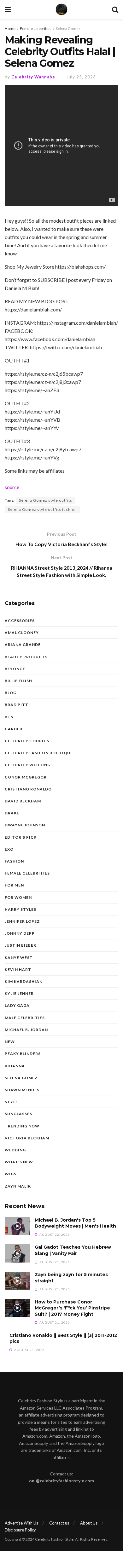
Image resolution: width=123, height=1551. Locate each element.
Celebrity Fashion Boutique (39, 752)
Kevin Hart (18, 969)
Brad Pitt (16, 704)
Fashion (14, 861)
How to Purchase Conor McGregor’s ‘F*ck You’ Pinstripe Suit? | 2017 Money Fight (72, 1308)
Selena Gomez (68, 28)
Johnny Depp (20, 933)
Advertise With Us (21, 1522)
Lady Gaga (17, 1005)
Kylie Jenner (19, 993)
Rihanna (15, 1065)
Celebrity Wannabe (33, 76)
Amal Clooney (22, 632)
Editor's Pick (21, 837)
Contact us (59, 1522)
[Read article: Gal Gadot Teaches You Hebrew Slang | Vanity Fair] (17, 1253)
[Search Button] (115, 9)
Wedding (15, 1150)
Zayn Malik (18, 1186)
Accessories (20, 620)
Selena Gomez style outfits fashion (42, 509)
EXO (9, 849)
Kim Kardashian (24, 981)
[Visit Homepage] (61, 9)
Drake (12, 813)
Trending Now (22, 1126)
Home (10, 28)
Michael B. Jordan (26, 1029)
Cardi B (13, 729)
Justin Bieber (20, 945)
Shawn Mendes (22, 1089)
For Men (14, 885)
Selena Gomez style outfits (45, 500)
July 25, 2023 (81, 76)
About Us (88, 1522)
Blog (10, 692)
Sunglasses (18, 1113)
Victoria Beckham (27, 1138)
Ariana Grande (23, 644)
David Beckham (23, 801)
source (12, 487)
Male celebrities (25, 1017)
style (11, 1101)
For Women (18, 897)
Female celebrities (35, 28)
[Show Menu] (8, 9)
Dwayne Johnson (25, 825)
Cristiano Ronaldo (28, 789)
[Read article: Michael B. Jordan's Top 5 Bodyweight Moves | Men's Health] (17, 1226)
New (10, 1041)
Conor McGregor (26, 777)
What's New (19, 1162)
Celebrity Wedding (27, 764)
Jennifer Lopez (22, 921)
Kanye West (19, 957)
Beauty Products (26, 656)
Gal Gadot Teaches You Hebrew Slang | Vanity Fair (73, 1250)
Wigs (10, 1174)
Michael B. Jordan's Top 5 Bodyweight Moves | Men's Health (75, 1223)
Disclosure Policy (20, 1529)
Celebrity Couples (27, 740)
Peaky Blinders (23, 1053)
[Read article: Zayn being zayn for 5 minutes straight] (17, 1281)
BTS (9, 717)
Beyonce (15, 668)
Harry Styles (20, 909)
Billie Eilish (18, 680)
